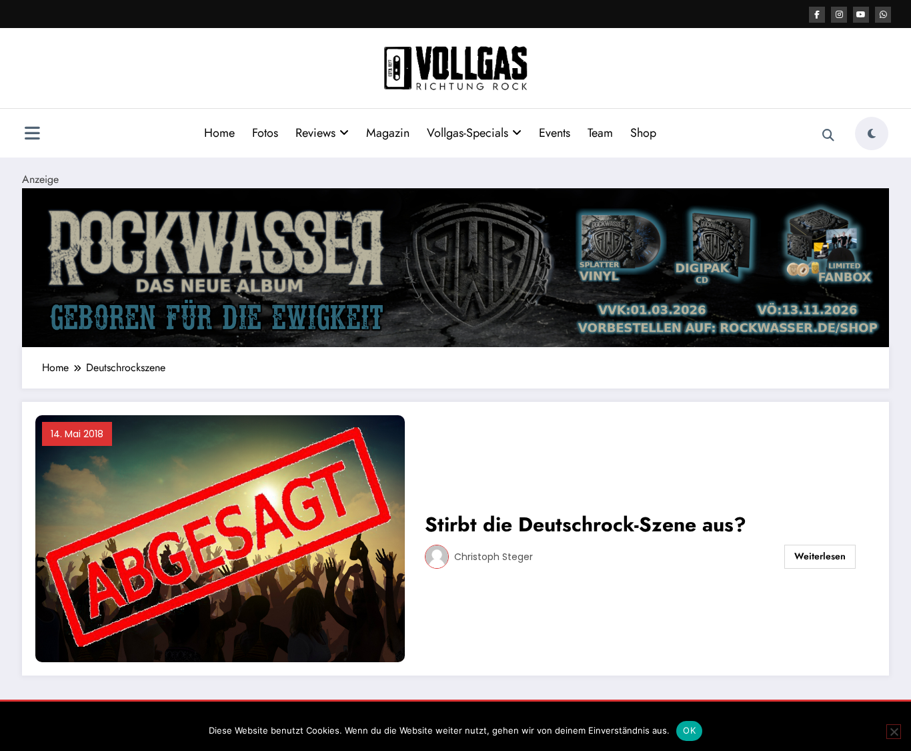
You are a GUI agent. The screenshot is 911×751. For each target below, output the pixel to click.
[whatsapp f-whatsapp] (883, 15)
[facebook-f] (817, 15)
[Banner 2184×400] (455, 266)
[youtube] (861, 15)
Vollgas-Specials (467, 133)
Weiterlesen (820, 556)
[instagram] (839, 15)
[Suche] (828, 135)
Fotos (265, 133)
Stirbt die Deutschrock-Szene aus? (585, 524)
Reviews (315, 133)
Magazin (387, 133)
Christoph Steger (493, 556)
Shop (643, 133)
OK (689, 730)
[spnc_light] (871, 133)
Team (600, 133)
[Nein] (893, 731)
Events (554, 133)
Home (219, 133)
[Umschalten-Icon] (32, 135)
